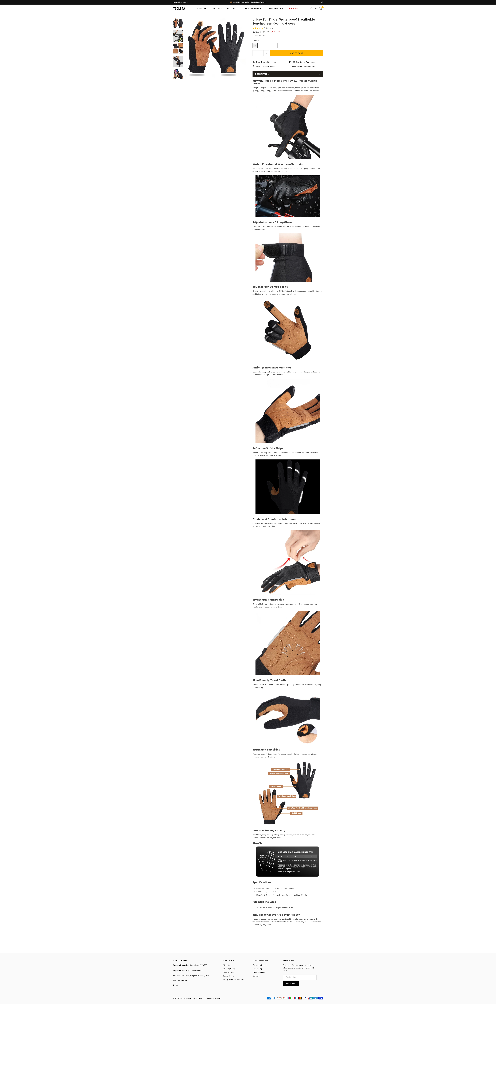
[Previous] (188, 48)
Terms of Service (229, 976)
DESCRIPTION (262, 74)
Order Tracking (275, 8)
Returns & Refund (253, 8)
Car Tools (216, 8)
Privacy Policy (228, 972)
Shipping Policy (229, 969)
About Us (226, 965)
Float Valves (233, 8)
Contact (256, 976)
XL (275, 45)
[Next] (242, 48)
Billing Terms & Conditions (233, 979)
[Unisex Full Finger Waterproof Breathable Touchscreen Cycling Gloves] (178, 23)
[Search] (311, 8)
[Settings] (316, 8)
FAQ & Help (257, 969)
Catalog (201, 8)
